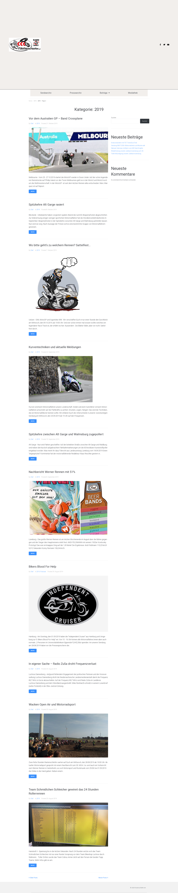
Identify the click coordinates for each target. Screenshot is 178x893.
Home (30, 101)
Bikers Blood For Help (42, 566)
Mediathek (133, 93)
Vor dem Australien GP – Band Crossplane (56, 118)
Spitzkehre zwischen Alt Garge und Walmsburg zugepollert (66, 434)
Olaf (32, 123)
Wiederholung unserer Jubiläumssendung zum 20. (127, 151)
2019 (35, 101)
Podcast (43, 571)
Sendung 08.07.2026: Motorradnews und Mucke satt (128, 145)
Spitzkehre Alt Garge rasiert (46, 204)
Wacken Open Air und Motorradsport (52, 704)
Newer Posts (103, 878)
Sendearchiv (46, 93)
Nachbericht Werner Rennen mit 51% (52, 472)
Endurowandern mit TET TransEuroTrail (124, 143)
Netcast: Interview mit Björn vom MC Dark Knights (127, 148)
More (33, 191)
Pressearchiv (76, 93)
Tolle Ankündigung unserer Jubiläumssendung (126, 153)
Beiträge (103, 93)
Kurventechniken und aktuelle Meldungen (55, 347)
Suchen (113, 117)
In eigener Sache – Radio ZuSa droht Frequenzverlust (62, 663)
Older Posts (33, 878)
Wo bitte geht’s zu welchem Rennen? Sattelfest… (59, 245)
